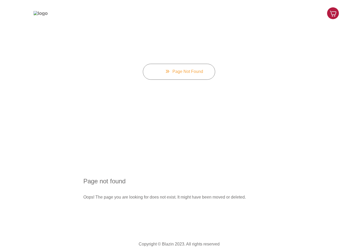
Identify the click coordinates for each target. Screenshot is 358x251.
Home (197, 13)
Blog (310, 13)
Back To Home (107, 213)
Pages (240, 13)
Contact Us (265, 13)
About (219, 13)
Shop (291, 13)
